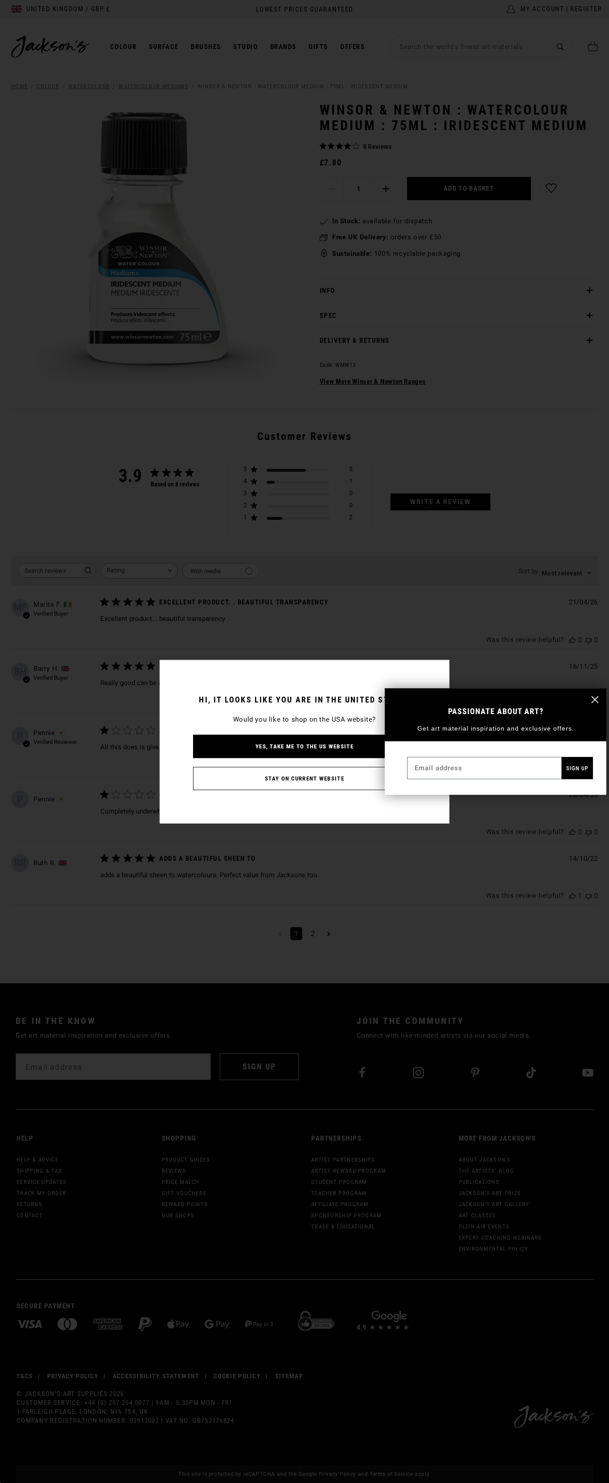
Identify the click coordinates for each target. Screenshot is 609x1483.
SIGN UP (577, 768)
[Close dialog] (595, 699)
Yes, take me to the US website (304, 746)
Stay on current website (304, 778)
